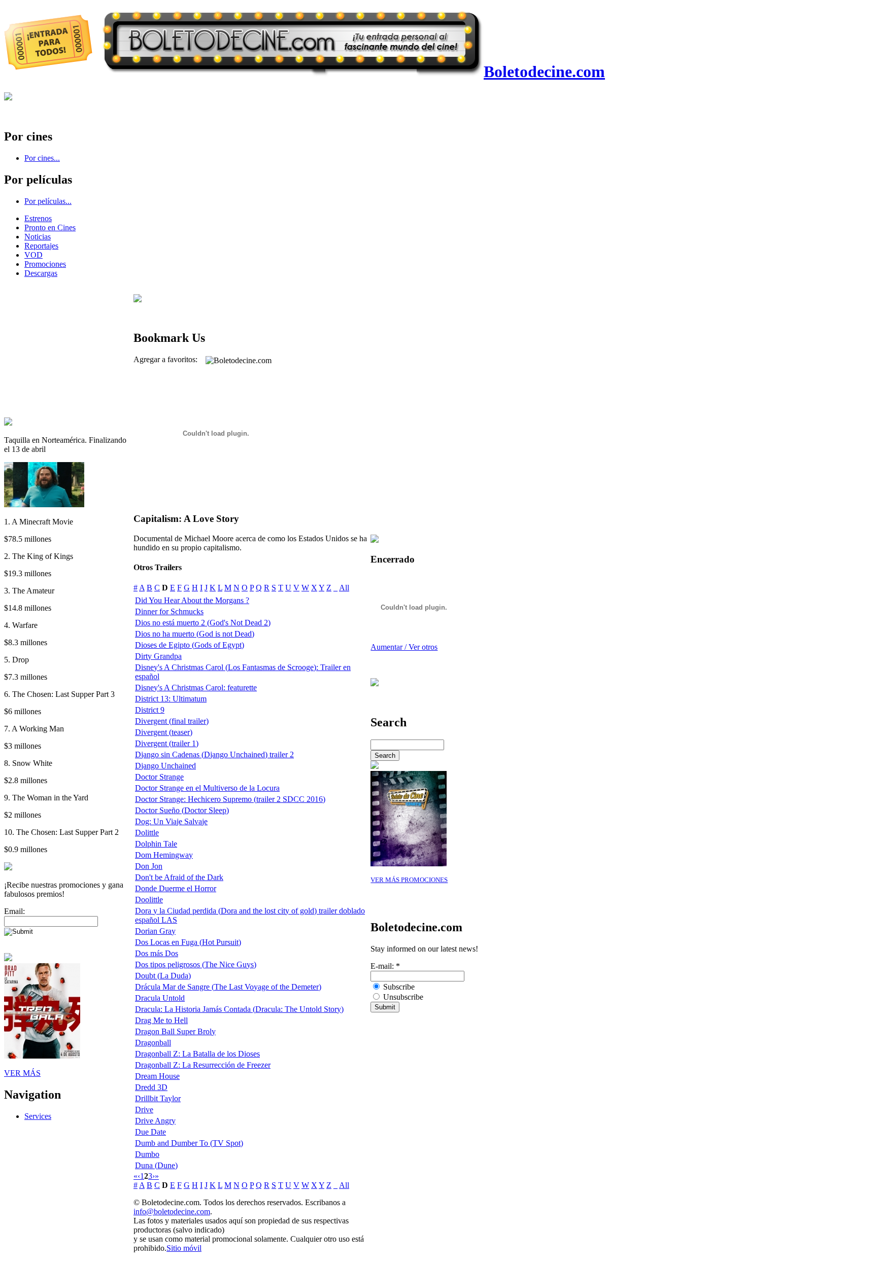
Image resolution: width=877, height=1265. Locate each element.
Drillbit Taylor (158, 1098)
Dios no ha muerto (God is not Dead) (194, 633)
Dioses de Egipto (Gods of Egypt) (189, 645)
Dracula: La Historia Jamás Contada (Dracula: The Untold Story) (239, 1009)
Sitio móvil (183, 1248)
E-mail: (385, 966)
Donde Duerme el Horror (175, 888)
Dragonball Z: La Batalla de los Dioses (197, 1053)
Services (37, 1116)
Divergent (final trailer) (172, 721)
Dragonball (153, 1042)
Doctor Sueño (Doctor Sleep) (182, 810)
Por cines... (42, 158)
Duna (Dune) (156, 1165)
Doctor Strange (159, 776)
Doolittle (149, 899)
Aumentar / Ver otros (403, 647)
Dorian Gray (155, 931)
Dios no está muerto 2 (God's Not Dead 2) (203, 622)
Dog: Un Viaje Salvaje (171, 821)
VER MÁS (22, 1073)
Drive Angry (155, 1120)
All (344, 587)
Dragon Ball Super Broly (175, 1031)
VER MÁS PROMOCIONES (409, 880)
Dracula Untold (160, 998)
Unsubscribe (402, 997)
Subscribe (398, 986)
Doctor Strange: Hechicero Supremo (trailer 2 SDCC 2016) (230, 799)
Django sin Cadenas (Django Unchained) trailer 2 (214, 754)
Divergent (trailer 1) (166, 743)
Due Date (150, 1132)
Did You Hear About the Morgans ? (192, 600)
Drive (144, 1109)
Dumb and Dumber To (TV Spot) (189, 1143)
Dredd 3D (151, 1087)
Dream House (157, 1076)
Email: (14, 911)
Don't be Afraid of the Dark (179, 877)
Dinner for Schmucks (169, 611)
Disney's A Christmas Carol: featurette (196, 687)
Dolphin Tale (156, 843)
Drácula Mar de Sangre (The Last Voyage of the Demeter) (228, 986)
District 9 (149, 710)
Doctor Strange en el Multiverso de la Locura (207, 788)
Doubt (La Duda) (163, 975)
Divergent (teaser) (163, 732)
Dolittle (147, 832)
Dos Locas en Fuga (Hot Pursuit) (188, 942)
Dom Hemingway (164, 855)
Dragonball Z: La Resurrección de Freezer (203, 1065)
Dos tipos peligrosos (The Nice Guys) (195, 964)
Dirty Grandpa (158, 656)
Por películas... (48, 201)
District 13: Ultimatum (171, 698)
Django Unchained (165, 765)
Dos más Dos (156, 953)
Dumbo (147, 1154)
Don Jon (148, 866)
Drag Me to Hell (161, 1020)
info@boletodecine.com (171, 1211)
